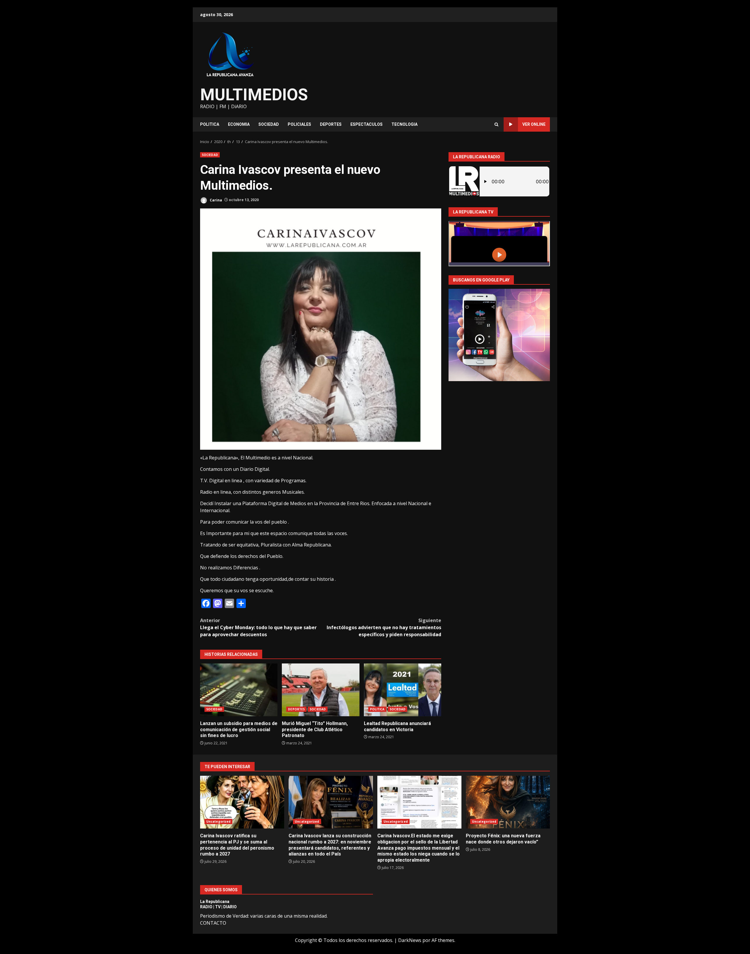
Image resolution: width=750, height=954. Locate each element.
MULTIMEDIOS (254, 94)
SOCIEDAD (268, 124)
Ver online (534, 124)
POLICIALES (299, 124)
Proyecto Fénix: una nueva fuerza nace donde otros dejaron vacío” (508, 802)
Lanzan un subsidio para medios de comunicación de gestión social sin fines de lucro (238, 689)
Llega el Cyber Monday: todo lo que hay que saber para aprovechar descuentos (258, 627)
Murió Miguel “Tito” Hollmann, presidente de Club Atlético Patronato (320, 689)
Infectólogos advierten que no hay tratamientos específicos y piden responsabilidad (384, 627)
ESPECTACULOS (366, 124)
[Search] (496, 124)
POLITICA (209, 124)
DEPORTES (331, 124)
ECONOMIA (239, 124)
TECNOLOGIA (404, 124)
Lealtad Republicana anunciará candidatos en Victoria (402, 689)
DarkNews (409, 940)
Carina (215, 199)
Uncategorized (218, 821)
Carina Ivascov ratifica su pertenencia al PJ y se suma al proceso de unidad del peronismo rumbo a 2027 (242, 802)
